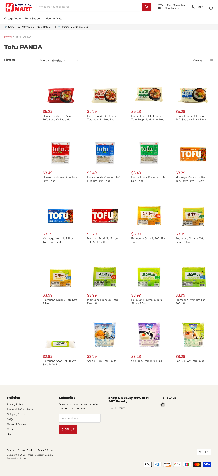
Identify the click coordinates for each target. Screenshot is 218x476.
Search (10, 450)
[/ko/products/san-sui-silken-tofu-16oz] (149, 333)
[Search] (146, 7)
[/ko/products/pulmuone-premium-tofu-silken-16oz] (149, 272)
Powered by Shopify (17, 458)
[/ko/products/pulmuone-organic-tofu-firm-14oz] (149, 210)
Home (8, 36)
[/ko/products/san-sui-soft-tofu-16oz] (193, 333)
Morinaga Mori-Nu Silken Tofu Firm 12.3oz (58, 240)
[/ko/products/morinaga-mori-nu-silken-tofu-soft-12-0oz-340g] (104, 210)
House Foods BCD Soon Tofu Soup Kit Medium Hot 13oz (147, 119)
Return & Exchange (47, 450)
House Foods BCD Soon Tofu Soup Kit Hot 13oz (102, 117)
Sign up (68, 429)
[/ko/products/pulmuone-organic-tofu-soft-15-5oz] (60, 272)
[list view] (211, 60)
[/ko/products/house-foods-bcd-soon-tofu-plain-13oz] (193, 88)
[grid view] (206, 60)
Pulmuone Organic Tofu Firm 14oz (148, 240)
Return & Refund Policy (20, 409)
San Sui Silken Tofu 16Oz (146, 361)
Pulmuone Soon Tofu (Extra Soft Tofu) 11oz (59, 362)
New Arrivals (54, 18)
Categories (11, 18)
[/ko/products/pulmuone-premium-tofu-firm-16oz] (104, 272)
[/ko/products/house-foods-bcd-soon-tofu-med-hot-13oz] (149, 88)
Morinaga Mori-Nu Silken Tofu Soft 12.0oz (102, 240)
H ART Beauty (116, 408)
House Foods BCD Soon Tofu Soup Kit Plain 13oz (191, 117)
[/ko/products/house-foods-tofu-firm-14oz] (60, 149)
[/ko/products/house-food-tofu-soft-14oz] (149, 149)
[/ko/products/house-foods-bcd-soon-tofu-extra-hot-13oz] (60, 88)
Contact (11, 429)
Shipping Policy (16, 414)
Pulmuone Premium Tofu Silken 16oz (146, 301)
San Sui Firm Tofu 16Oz (101, 361)
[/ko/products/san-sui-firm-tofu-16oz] (104, 333)
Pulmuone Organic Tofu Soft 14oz (60, 301)
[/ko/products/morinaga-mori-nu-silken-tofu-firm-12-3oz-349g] (60, 210)
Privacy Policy (15, 404)
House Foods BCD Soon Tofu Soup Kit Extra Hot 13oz (57, 119)
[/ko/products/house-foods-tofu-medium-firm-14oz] (104, 149)
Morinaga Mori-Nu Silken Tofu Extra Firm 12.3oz (191, 179)
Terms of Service (16, 424)
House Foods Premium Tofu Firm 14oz (60, 179)
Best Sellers (33, 18)
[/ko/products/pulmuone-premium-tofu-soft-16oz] (193, 272)
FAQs (10, 419)
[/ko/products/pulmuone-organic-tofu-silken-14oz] (193, 210)
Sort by (44, 60)
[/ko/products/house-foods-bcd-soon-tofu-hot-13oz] (104, 88)
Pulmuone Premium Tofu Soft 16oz (191, 301)
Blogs (10, 434)
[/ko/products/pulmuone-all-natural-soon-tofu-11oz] (60, 333)
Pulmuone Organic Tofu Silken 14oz (190, 240)
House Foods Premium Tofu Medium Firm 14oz (104, 179)
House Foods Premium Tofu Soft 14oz (148, 179)
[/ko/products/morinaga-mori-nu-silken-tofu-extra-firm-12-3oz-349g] (193, 149)
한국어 (202, 452)
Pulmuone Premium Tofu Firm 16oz (102, 301)
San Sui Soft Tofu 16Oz (190, 361)
